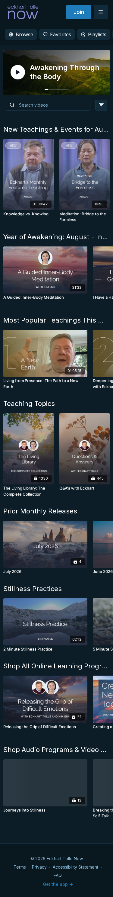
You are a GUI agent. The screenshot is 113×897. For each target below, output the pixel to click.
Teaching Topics (29, 403)
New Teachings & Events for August (56, 129)
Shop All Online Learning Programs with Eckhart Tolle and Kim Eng (56, 666)
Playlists (97, 34)
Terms (20, 867)
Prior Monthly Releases (40, 511)
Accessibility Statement (75, 867)
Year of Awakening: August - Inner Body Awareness (56, 237)
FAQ (58, 875)
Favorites (60, 34)
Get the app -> (58, 884)
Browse (24, 34)
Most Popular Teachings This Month (56, 320)
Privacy (39, 867)
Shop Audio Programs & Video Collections (56, 750)
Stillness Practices (32, 589)
